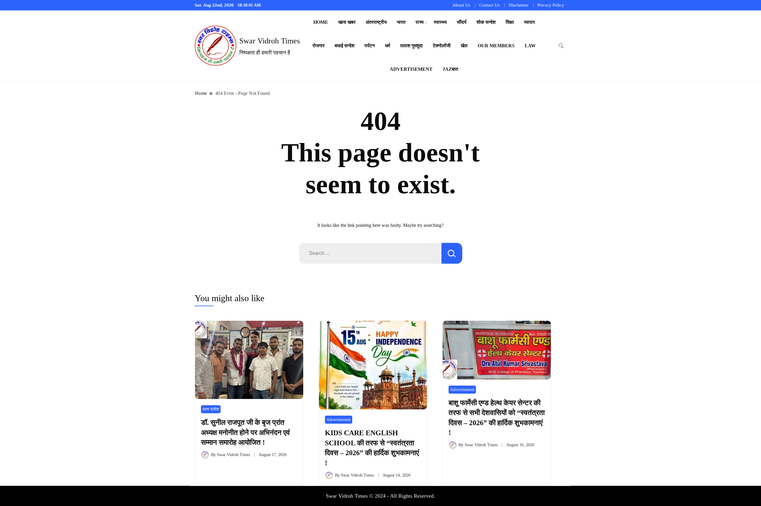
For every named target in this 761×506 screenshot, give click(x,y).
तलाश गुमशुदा (411, 45)
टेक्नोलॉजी (442, 45)
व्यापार (529, 22)
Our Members (496, 45)
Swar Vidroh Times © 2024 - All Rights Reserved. (380, 496)
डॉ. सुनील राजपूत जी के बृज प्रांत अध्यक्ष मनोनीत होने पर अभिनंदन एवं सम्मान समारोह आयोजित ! (245, 432)
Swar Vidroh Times (269, 41)
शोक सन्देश (486, 22)
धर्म (387, 45)
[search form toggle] (561, 45)
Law (530, 45)
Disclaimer (519, 5)
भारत (401, 22)
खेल (464, 45)
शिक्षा (510, 22)
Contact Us (489, 5)
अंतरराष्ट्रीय (376, 22)
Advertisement (411, 69)
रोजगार (318, 45)
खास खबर (347, 22)
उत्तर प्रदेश (210, 409)
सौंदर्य (461, 22)
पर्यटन (369, 45)
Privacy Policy (550, 5)
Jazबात (450, 69)
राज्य (420, 22)
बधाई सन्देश (344, 45)
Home (320, 22)
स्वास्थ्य (440, 22)
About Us (461, 5)
